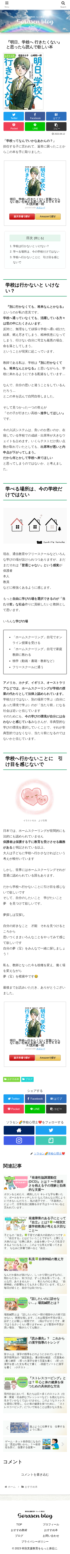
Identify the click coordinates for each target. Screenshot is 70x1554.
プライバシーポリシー (35, 1541)
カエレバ (40, 207)
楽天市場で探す (22, 216)
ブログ (28, 1079)
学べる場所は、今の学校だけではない (36, 251)
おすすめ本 (13, 1079)
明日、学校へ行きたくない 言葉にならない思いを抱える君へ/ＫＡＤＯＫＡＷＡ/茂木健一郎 (35, 201)
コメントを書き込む (35, 1474)
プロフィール (51, 1524)
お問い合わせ (51, 1535)
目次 (29, 238)
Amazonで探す (48, 216)
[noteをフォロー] (51, 1140)
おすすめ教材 (19, 1530)
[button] (62, 802)
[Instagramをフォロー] (19, 1140)
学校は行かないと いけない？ (31, 246)
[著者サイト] (19, 1130)
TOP (19, 1524)
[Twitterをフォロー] (51, 1130)
